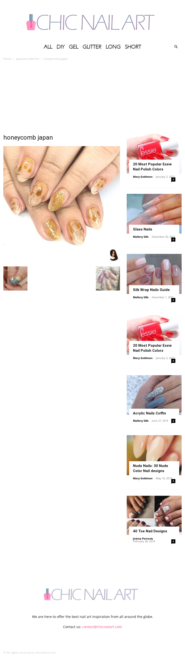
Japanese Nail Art (27, 59)
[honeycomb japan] (61, 261)
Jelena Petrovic (143, 538)
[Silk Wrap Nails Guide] (154, 274)
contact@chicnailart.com (102, 626)
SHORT (133, 47)
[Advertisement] (92, 97)
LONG (113, 47)
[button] (176, 47)
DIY (61, 47)
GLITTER (92, 47)
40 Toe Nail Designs (150, 531)
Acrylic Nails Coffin (149, 413)
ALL (48, 47)
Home (7, 59)
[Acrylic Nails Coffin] (154, 395)
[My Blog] (92, 20)
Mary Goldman (142, 176)
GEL (73, 47)
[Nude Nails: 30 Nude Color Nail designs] (154, 455)
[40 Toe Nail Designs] (154, 515)
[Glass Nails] (154, 214)
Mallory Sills (140, 236)
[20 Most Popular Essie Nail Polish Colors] (154, 154)
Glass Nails (142, 229)
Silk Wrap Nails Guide (151, 290)
